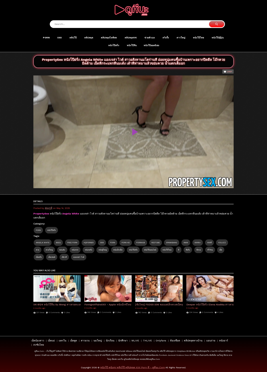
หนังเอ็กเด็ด (118, 250)
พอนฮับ (62, 250)
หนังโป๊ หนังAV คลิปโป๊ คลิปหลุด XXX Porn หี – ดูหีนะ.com (132, 367)
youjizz (222, 243)
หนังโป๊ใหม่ (167, 250)
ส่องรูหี (48, 208)
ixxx (102, 243)
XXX (59, 37)
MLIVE (135, 340)
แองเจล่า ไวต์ (78, 257)
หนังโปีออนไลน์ (150, 250)
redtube (155, 243)
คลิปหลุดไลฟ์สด (109, 37)
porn (112, 243)
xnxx (186, 243)
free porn (72, 243)
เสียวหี (64, 257)
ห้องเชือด (175, 340)
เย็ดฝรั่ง (39, 257)
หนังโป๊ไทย (198, 37)
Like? (229, 72)
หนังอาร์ (223, 340)
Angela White (42, 243)
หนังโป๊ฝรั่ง (113, 45)
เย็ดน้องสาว (38, 340)
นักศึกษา (123, 340)
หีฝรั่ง (188, 250)
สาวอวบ (85, 340)
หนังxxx (75, 250)
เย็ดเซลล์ (51, 257)
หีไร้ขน (210, 250)
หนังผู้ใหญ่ (103, 250)
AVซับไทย (38, 344)
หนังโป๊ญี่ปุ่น (218, 37)
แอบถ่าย (210, 340)
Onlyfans (161, 340)
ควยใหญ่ (49, 250)
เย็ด (220, 250)
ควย (37, 250)
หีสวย (198, 250)
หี (178, 250)
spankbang (171, 243)
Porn (46, 37)
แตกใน (62, 340)
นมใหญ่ (97, 340)
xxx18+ (198, 243)
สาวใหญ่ (181, 37)
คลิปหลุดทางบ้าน (193, 340)
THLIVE (147, 340)
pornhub (140, 243)
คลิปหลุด (88, 37)
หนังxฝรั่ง (88, 250)
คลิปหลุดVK (131, 37)
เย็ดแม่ (51, 340)
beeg (58, 243)
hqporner (89, 243)
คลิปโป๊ (73, 37)
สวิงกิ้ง (166, 37)
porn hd (126, 243)
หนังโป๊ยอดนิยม (151, 45)
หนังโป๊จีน (132, 45)
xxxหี (209, 243)
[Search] (216, 24)
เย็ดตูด (73, 340)
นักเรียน (110, 340)
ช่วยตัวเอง (149, 37)
